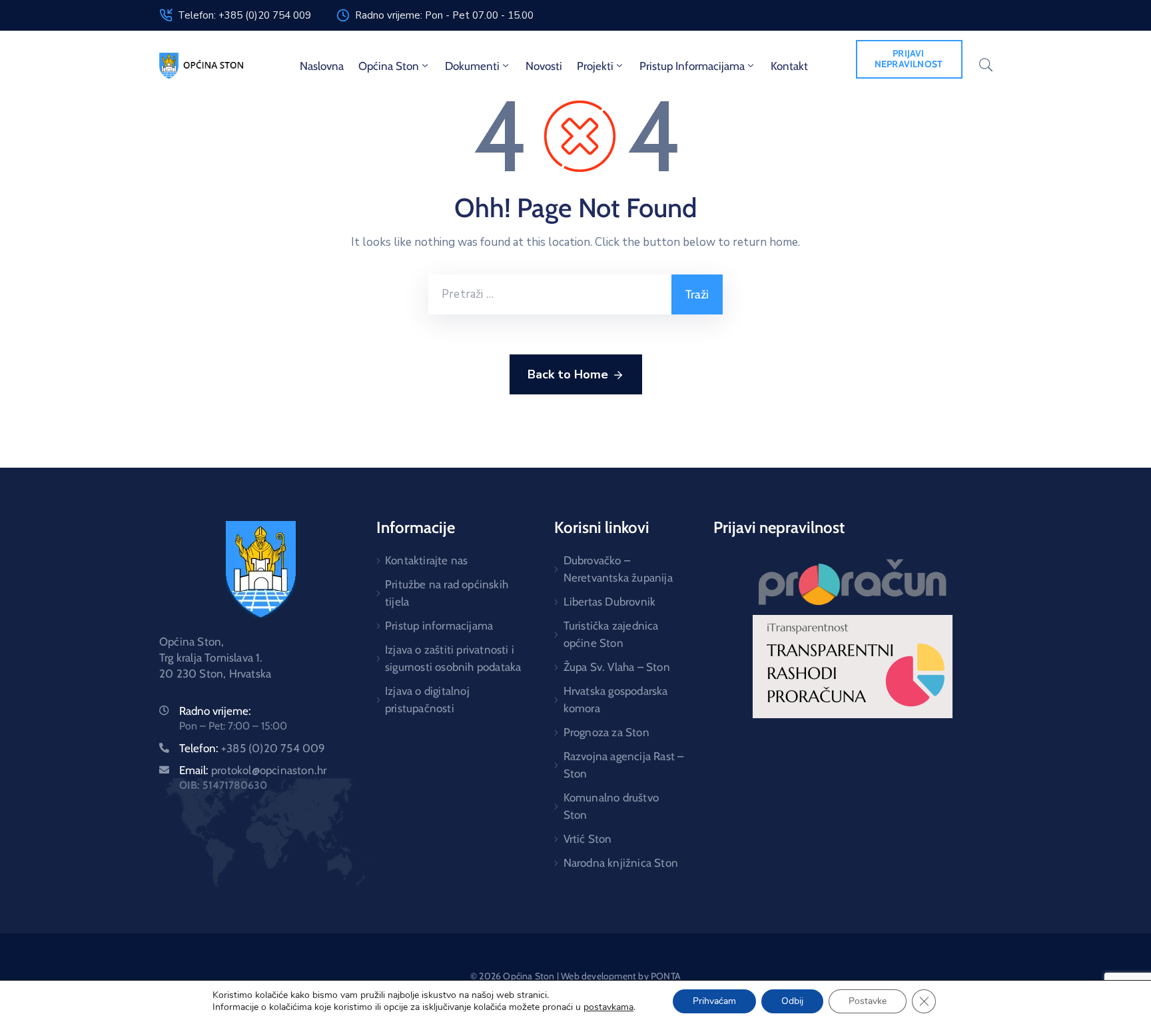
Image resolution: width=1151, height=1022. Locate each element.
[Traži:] (549, 294)
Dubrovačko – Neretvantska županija (618, 569)
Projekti (595, 66)
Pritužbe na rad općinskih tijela (446, 593)
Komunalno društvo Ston (611, 806)
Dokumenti (472, 66)
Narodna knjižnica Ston (621, 862)
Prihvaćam (714, 1001)
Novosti (544, 66)
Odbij (792, 1001)
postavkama (608, 1007)
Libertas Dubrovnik (610, 601)
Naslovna (322, 66)
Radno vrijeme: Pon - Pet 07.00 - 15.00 (444, 15)
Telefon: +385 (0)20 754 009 (244, 15)
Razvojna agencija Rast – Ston (623, 765)
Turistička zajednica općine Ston (611, 634)
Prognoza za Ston (606, 732)
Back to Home (568, 374)
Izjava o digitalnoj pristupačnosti (427, 699)
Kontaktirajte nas (426, 560)
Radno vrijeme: (215, 711)
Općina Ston (388, 66)
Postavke (868, 1001)
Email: (252, 770)
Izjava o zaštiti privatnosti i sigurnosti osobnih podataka (453, 658)
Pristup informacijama (692, 66)
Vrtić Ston (588, 838)
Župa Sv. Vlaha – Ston (617, 667)
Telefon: (252, 748)
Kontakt (789, 66)
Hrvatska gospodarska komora (616, 699)
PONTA (666, 976)
